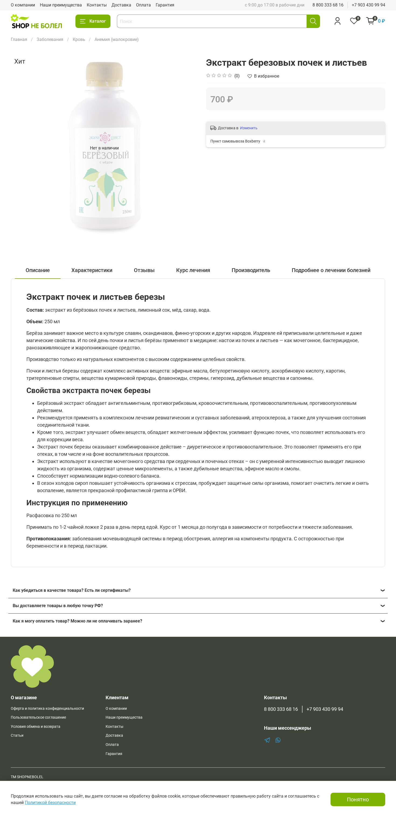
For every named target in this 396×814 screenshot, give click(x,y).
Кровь (79, 39)
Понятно (358, 799)
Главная (19, 39)
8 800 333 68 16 (327, 5)
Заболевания (50, 39)
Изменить (249, 128)
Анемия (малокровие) (117, 39)
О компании (23, 5)
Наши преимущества (61, 5)
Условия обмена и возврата (35, 726)
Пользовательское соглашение (38, 717)
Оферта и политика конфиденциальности (47, 708)
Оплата (143, 5)
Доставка (121, 5)
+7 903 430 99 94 (368, 5)
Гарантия (165, 5)
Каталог (97, 21)
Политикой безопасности (50, 802)
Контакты (97, 5)
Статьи (17, 735)
